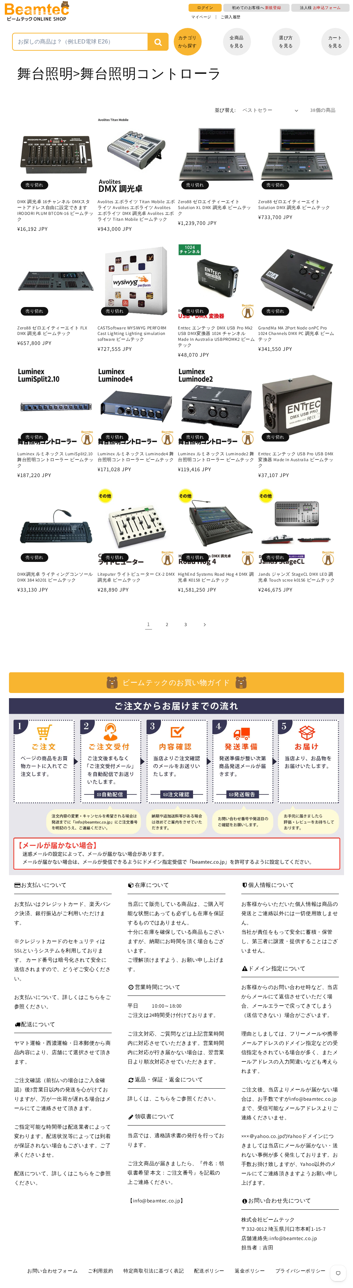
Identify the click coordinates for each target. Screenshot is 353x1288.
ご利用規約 (100, 1271)
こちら (92, 997)
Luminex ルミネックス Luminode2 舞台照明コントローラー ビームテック (216, 457)
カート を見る (335, 42)
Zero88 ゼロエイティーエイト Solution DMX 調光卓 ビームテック (294, 204)
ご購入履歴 (231, 17)
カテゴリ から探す (187, 42)
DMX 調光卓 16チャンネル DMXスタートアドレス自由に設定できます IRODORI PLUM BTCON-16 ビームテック (55, 210)
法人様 (320, 7)
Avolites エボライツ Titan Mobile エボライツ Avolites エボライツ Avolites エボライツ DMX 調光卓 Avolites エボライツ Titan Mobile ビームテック (136, 210)
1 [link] (148, 624)
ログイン (205, 7)
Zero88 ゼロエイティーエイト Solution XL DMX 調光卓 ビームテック (214, 207)
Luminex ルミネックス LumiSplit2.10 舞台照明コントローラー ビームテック (55, 459)
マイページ (201, 17)
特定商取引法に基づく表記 (153, 1271)
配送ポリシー (209, 1271)
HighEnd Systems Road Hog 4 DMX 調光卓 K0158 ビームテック (216, 577)
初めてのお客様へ (256, 7)
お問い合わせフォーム (52, 1271)
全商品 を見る (237, 42)
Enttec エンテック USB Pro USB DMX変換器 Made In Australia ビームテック (296, 459)
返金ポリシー (250, 1271)
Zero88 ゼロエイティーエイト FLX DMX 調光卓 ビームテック (52, 331)
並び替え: (225, 110)
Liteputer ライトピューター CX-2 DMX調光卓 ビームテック (136, 577)
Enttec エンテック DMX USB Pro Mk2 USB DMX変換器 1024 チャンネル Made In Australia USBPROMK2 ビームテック (216, 336)
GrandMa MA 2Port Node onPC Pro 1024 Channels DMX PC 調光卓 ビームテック (296, 334)
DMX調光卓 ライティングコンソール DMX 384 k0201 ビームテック (55, 577)
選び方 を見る (286, 42)
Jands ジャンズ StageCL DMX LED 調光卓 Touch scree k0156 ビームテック (296, 577)
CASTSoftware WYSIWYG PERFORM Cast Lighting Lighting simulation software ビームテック (132, 334)
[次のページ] (204, 624)
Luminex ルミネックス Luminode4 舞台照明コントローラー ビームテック (136, 457)
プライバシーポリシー (300, 1271)
